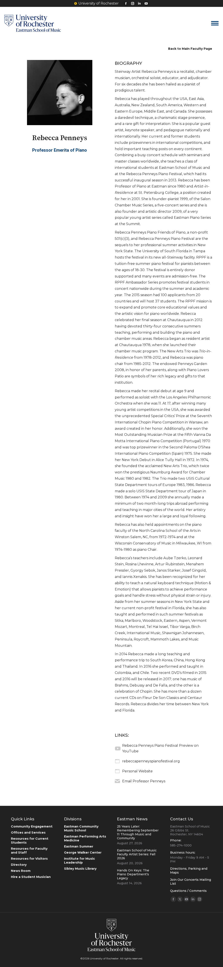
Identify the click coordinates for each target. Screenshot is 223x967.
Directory (19, 865)
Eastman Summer (78, 846)
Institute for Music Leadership (79, 860)
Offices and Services (28, 832)
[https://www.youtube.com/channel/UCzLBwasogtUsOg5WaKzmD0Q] (117, 748)
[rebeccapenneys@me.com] (117, 781)
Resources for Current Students (29, 840)
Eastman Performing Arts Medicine (85, 838)
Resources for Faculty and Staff (29, 850)
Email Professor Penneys (143, 781)
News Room (20, 871)
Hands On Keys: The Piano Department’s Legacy (133, 874)
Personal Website (137, 771)
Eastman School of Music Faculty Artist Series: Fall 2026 (137, 854)
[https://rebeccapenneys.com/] (117, 771)
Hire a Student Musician (31, 877)
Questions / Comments (188, 891)
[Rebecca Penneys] (59, 92)
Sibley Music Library (80, 869)
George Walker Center (82, 852)
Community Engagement (31, 826)
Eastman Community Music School (81, 828)
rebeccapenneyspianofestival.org (151, 761)
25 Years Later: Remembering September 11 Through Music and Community (138, 832)
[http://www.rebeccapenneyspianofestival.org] (117, 761)
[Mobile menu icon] (215, 23)
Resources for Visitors (29, 859)
